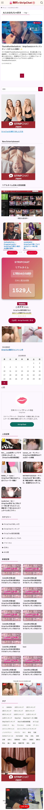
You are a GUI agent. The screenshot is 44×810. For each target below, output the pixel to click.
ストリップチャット (8, 729)
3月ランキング (30, 707)
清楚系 (31, 739)
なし (13, 725)
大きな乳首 (19, 736)
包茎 (35, 732)
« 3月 (3, 387)
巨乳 (32, 736)
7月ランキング (18, 711)
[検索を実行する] (40, 89)
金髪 (33, 743)
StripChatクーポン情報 (30, 718)
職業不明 (21, 743)
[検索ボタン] (41, 2)
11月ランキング (31, 714)
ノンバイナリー (7, 732)
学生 (26, 736)
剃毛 (29, 732)
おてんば (35, 721)
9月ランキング (6, 714)
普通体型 (17, 739)
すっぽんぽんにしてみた (12, 538)
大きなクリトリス (7, 736)
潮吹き (38, 739)
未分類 (6, 552)
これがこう (5, 725)
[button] (13, 252)
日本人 (6, 547)
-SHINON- (9, 707)
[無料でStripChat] (22, 2)
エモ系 (29, 725)
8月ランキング (29, 711)
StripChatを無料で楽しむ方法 (12, 131)
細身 (14, 743)
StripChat (22, 424)
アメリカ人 (8, 543)
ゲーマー (36, 725)
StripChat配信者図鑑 (12, 533)
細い (9, 743)
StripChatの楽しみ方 (12, 524)
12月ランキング (7, 718)
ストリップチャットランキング (26, 729)
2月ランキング (19, 707)
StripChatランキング (12, 529)
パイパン (17, 732)
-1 (2, 707)
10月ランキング (19, 714)
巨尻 (37, 736)
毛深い (25, 739)
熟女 (3, 743)
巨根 (3, 739)
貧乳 (28, 743)
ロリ (24, 732)
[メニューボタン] (2, 2)
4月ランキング (6, 711)
